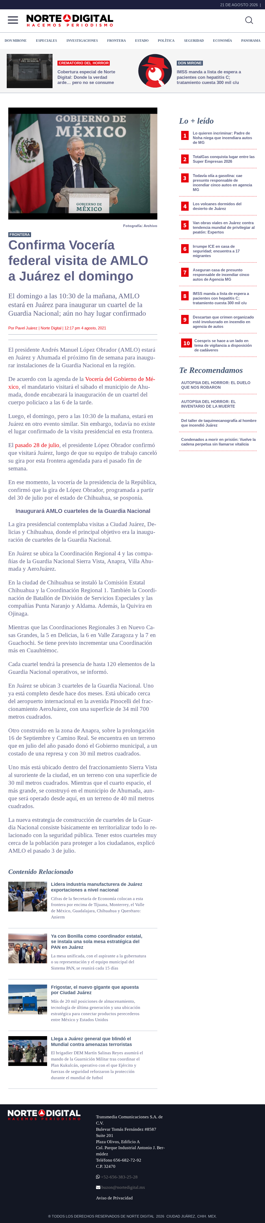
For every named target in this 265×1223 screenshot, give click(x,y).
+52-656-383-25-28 (119, 1177)
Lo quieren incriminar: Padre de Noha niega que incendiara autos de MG (222, 138)
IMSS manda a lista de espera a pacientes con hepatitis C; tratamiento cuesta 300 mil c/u (221, 298)
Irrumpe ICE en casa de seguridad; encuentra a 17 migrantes (216, 251)
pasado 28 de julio (37, 445)
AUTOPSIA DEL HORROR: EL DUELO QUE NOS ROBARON (216, 385)
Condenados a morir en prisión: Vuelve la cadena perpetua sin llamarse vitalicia (218, 441)
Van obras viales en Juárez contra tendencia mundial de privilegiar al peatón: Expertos (224, 227)
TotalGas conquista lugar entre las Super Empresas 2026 (224, 159)
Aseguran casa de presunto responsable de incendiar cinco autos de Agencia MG (221, 274)
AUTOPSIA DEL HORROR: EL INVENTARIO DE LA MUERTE (208, 403)
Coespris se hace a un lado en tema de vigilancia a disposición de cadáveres (223, 345)
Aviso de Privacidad (114, 1198)
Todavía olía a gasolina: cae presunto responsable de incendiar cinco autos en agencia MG (222, 182)
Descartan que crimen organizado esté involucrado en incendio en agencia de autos (223, 322)
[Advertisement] (218, 497)
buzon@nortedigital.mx (123, 1187)
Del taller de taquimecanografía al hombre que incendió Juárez (218, 422)
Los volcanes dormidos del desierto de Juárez (217, 206)
